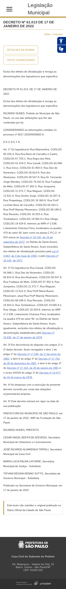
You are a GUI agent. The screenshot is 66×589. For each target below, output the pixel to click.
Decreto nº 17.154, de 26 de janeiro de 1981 (33, 367)
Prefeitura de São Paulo (33, 542)
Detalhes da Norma (20, 49)
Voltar (47, 34)
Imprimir (58, 34)
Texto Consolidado (21, 59)
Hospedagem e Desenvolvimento (33, 583)
